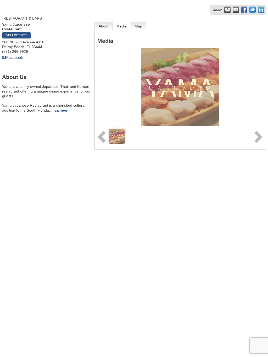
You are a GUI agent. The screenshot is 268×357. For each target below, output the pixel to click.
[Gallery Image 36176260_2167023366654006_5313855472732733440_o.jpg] (117, 136)
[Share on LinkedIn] (261, 10)
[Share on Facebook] (244, 10)
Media (121, 26)
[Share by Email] (236, 10)
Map (138, 26)
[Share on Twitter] (252, 10)
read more (61, 110)
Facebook (14, 57)
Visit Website (16, 35)
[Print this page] (227, 10)
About (103, 26)
